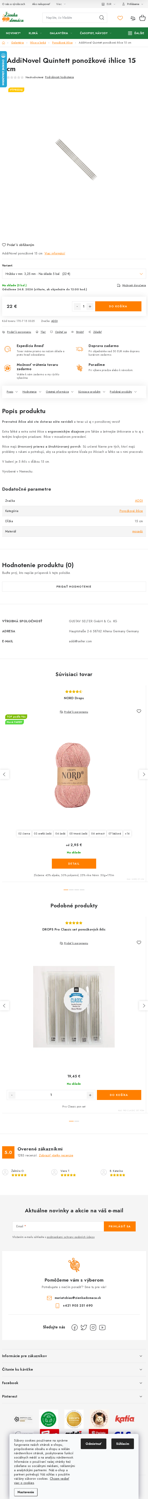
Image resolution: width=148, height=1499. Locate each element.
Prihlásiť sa (120, 1226)
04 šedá (60, 833)
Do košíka (118, 306)
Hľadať (101, 18)
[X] (84, 1327)
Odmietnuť (94, 1444)
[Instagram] (93, 1327)
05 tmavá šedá (78, 833)
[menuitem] (13, 33)
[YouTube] (102, 1327)
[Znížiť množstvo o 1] (77, 306)
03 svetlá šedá (42, 833)
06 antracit (98, 833)
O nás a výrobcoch (13, 4)
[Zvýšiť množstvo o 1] (90, 306)
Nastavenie (26, 1492)
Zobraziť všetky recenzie (56, 1155)
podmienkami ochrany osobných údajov (71, 1237)
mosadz (137, 531)
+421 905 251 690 (78, 1305)
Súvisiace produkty (89, 392)
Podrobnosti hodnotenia (59, 77)
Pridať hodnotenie (74, 587)
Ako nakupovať (41, 4)
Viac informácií (55, 253)
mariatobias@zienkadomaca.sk (78, 1298)
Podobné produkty (121, 392)
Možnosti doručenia (134, 285)
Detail (74, 864)
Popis (10, 392)
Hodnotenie (30, 392)
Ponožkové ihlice (131, 511)
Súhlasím (122, 1444)
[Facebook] (74, 1327)
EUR (109, 4)
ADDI (54, 321)
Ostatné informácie (57, 392)
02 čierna (24, 833)
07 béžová (114, 833)
